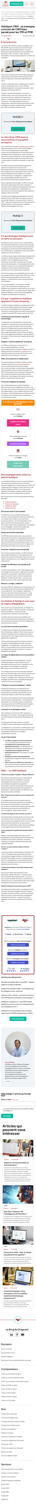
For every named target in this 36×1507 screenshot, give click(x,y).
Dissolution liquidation (8, 1429)
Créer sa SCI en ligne (8, 1400)
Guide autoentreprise (8, 1477)
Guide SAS (4, 1495)
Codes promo (16, 4)
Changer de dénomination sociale (12, 1421)
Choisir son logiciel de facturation (12, 1440)
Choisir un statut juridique (10, 1473)
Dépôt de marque (7, 1433)
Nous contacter (6, 1349)
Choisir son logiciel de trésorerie (12, 1448)
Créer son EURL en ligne (9, 1385)
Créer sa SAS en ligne (8, 1393)
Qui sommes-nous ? (8, 1353)
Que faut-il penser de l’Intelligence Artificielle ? (15, 1212)
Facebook (17, 1334)
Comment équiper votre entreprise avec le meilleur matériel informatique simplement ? (15, 1294)
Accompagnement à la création (12, 1469)
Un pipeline (24, 351)
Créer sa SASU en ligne (9, 1396)
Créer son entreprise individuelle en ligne (15, 1381)
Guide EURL (5, 1484)
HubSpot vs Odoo (10, 506)
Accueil (3, 12)
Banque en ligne (6, 1452)
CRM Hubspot (7, 16)
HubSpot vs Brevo (10, 502)
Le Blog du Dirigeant (5, 4)
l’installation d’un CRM (25, 146)
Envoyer (7, 1116)
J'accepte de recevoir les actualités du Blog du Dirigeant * (18, 1110)
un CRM (15, 97)
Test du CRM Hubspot (19, 16)
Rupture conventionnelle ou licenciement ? (16, 1163)
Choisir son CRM (6, 1444)
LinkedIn (8, 1081)
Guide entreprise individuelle (10, 1480)
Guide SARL (5, 1492)
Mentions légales (7, 1356)
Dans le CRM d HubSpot (22, 364)
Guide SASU (5, 1488)
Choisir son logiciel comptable (11, 1436)
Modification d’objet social (10, 1425)
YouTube (22, 1334)
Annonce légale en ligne (9, 1455)
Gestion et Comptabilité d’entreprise (18, 12)
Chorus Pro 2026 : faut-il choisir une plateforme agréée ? (18, 1253)
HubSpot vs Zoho (10, 508)
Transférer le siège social (9, 1418)
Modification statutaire (9, 1414)
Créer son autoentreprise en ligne (12, 1377)
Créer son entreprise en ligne (11, 1374)
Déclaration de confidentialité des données (16, 1360)
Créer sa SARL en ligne (8, 1389)
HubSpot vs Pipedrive (12, 504)
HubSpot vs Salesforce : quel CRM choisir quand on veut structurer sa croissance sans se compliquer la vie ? (17, 1004)
